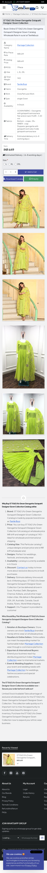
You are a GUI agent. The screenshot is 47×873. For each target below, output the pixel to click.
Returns (26, 797)
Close (37, 852)
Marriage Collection (21, 14)
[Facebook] (4, 773)
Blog (4, 797)
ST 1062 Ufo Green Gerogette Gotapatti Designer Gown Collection (28, 756)
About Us (6, 789)
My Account (29, 783)
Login (25, 789)
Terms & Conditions (10, 805)
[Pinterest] (23, 773)
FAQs (4, 812)
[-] (6, 172)
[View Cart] (42, 7)
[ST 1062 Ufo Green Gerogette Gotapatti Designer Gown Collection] (9, 759)
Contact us (22, 567)
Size (5, 160)
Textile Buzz (22, 84)
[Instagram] (10, 773)
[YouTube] (17, 773)
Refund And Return (10, 808)
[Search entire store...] (37, 7)
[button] (30, 172)
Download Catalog (14, 179)
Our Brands (6, 793)
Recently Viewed (10, 747)
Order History (28, 793)
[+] (15, 172)
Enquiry (34, 178)
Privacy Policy (31, 865)
